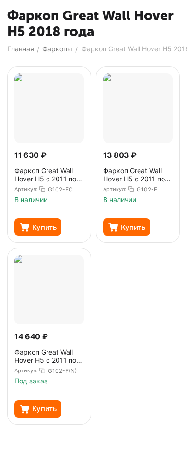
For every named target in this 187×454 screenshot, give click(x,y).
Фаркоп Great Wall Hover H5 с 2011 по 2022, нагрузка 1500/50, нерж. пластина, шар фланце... (48, 356)
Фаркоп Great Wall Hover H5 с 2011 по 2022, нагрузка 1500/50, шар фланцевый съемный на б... (135, 175)
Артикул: (25, 189)
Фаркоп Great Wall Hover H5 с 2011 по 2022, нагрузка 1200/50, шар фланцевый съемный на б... (46, 175)
